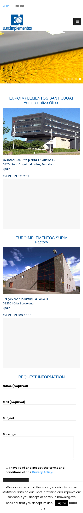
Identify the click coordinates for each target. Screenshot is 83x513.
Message (9, 434)
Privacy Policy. (42, 472)
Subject (8, 418)
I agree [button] (61, 503)
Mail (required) (14, 402)
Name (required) (15, 386)
